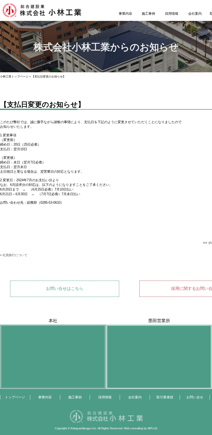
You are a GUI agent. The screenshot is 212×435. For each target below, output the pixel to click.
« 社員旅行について (13, 255)
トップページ (15, 397)
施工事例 (148, 13)
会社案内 (195, 13)
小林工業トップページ (14, 76)
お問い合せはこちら (64, 288)
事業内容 (125, 13)
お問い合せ (194, 397)
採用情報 (171, 13)
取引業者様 (164, 397)
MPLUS (152, 428)
